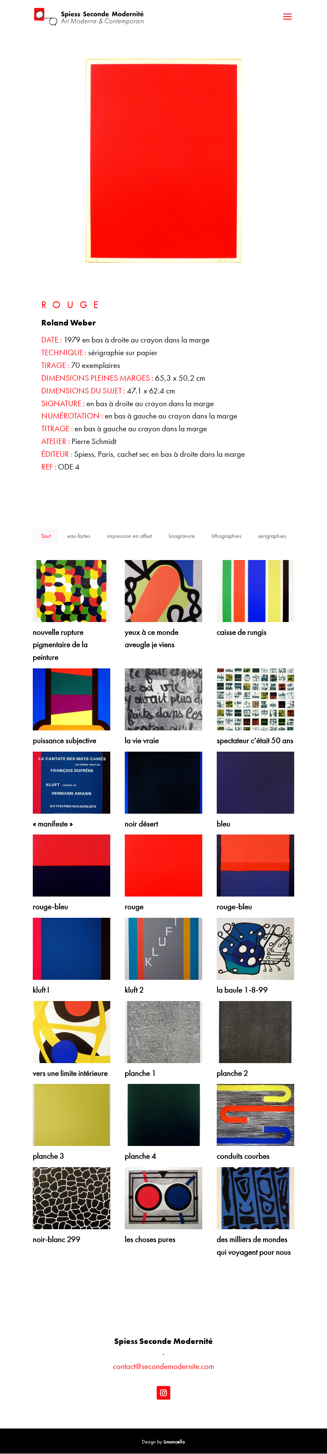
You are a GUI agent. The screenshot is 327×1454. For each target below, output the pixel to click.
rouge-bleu (50, 907)
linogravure (182, 536)
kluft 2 (134, 990)
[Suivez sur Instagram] (163, 1393)
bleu (223, 824)
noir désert (141, 824)
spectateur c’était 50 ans (255, 740)
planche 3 (48, 1156)
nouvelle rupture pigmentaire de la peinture (60, 645)
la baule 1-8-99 (242, 990)
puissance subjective (64, 740)
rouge (134, 907)
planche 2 (232, 1073)
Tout (46, 536)
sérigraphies (272, 536)
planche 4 (140, 1156)
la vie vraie (142, 740)
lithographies (226, 536)
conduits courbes (243, 1156)
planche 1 (140, 1073)
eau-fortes (78, 536)
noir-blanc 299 (56, 1239)
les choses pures (150, 1239)
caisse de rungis (242, 632)
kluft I (41, 990)
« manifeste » (53, 824)
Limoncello (174, 1441)
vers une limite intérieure (70, 1073)
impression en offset (129, 536)
